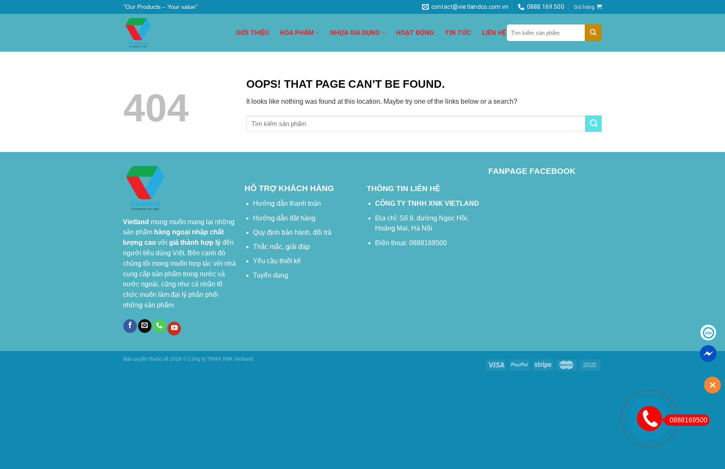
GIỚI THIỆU (252, 33)
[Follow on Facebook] (130, 326)
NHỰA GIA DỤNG (355, 33)
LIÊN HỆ (494, 33)
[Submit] (593, 32)
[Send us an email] (144, 326)
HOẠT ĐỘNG (415, 33)
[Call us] (159, 326)
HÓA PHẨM (297, 33)
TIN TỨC (458, 33)
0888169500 (688, 420)
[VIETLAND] (173, 33)
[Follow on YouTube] (174, 328)
